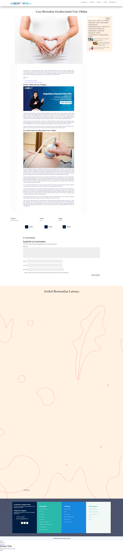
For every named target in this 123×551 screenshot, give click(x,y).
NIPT (108, 26)
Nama (25, 261)
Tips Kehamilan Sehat (93, 34)
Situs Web (25, 269)
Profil (65, 511)
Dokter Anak (67, 519)
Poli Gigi (41, 517)
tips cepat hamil (92, 32)
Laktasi (97, 22)
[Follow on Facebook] (26, 226)
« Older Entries (26, 490)
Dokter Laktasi (67, 522)
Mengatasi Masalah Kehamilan (95, 26)
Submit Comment (95, 275)
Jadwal (105, 2)
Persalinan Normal (44, 522)
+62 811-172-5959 (20, 517)
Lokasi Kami (67, 514)
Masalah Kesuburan (104, 22)
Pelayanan (84, 2)
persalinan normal (100, 28)
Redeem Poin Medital (94, 511)
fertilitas (98, 20)
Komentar (25, 246)
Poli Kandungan (43, 509)
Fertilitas (41, 519)
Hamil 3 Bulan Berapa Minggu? (31, 80)
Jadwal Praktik (92, 514)
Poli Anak (41, 511)
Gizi (102, 20)
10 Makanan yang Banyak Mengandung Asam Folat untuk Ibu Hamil (104, 44)
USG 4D (63, 201)
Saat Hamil (16, 220)
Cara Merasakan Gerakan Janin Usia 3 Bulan (33, 82)
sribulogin (27, 350)
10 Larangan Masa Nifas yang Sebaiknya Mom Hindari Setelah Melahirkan (43, 412)
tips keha (98, 32)
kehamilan (106, 20)
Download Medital (93, 509)
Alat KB (90, 20)
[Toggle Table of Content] (24, 79)
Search (107, 18)
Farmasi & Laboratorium (45, 524)
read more (27, 355)
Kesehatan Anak (92, 22)
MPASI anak (104, 26)
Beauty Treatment (43, 529)
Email (24, 265)
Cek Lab (94, 20)
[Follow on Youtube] (64, 226)
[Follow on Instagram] (46, 226)
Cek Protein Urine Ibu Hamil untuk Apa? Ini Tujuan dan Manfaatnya (42, 348)
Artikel (12, 220)
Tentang (91, 2)
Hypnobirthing (43, 527)
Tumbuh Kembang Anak (103, 34)
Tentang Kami (67, 509)
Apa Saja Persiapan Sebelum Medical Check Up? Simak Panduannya (41, 476)
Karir (90, 519)
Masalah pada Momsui (93, 24)
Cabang (99, 2)
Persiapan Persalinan (93, 30)
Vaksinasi (90, 36)
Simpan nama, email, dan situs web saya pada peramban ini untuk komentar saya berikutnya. (47, 272)
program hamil (101, 30)
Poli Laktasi (42, 514)
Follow (30, 226)
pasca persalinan (92, 28)
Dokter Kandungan (69, 517)
